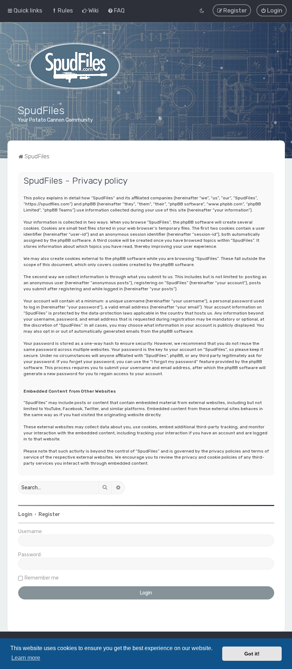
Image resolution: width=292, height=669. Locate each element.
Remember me (42, 578)
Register (49, 514)
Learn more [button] (25, 658)
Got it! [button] (252, 654)
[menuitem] (62, 10)
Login (25, 514)
